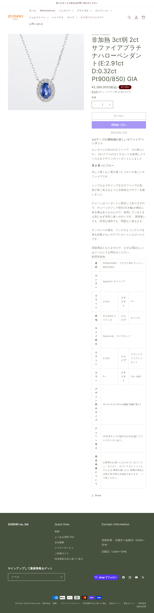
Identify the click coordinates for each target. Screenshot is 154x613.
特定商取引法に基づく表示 (69, 559)
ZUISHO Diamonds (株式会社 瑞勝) (40, 603)
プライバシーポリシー (70, 603)
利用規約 (142, 603)
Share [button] (98, 495)
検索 (57, 531)
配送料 (95, 92)
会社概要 (59, 542)
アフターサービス (64, 548)
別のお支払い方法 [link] (119, 132)
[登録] (61, 577)
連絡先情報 (141, 606)
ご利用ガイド (62, 553)
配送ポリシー (129, 603)
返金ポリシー (115, 603)
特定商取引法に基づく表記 (94, 603)
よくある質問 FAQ (64, 537)
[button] (66, 10)
